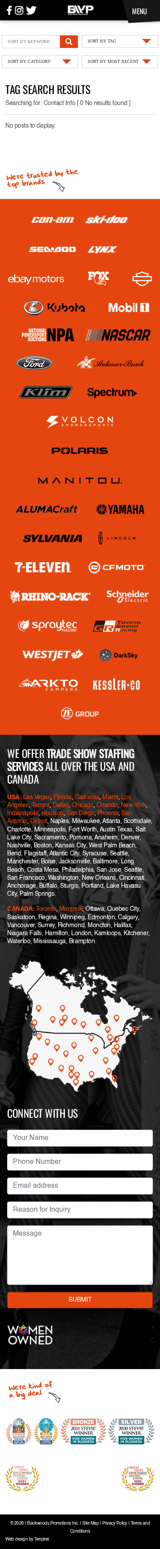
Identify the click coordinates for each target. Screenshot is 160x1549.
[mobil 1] (128, 307)
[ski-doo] (106, 220)
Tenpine (41, 1539)
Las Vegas (37, 797)
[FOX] (98, 278)
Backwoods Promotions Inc (52, 1524)
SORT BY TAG (102, 41)
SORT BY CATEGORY (29, 61)
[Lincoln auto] (118, 538)
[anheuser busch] (110, 363)
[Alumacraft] (47, 509)
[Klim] (46, 392)
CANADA (19, 909)
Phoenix (108, 813)
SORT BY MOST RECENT (113, 61)
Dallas (60, 805)
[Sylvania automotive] (52, 538)
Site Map (90, 1524)
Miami (110, 797)
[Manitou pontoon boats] (80, 480)
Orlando (107, 805)
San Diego (80, 813)
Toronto (46, 909)
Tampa (41, 805)
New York (133, 805)
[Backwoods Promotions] (81, 9)
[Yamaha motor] (121, 509)
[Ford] (34, 363)
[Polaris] (80, 451)
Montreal (70, 909)
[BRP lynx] (103, 250)
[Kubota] (54, 307)
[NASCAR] (118, 335)
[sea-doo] (52, 250)
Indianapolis (22, 813)
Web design (16, 1539)
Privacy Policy (114, 1524)
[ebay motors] (36, 279)
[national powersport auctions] (48, 334)
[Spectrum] (112, 392)
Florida (62, 797)
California (87, 797)
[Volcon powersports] (79, 421)
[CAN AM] (53, 220)
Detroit (39, 821)
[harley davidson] (142, 279)
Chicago (83, 805)
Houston (52, 813)
